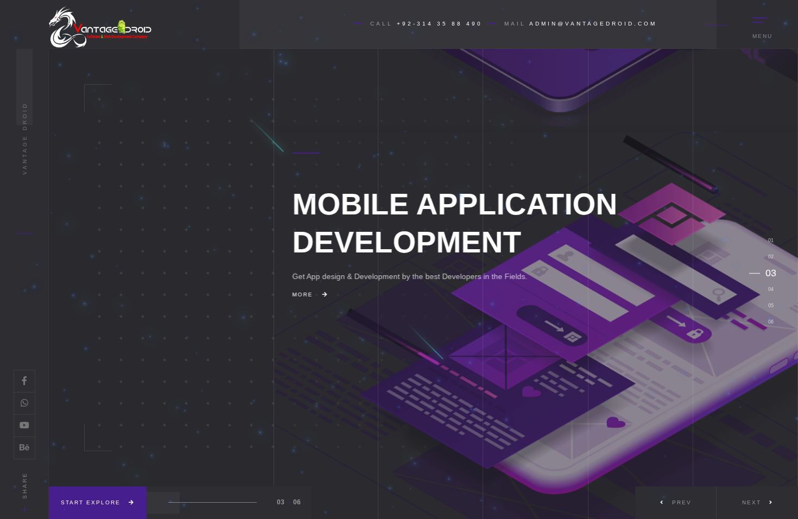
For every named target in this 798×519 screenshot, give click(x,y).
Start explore (92, 502)
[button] (757, 502)
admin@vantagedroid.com (593, 24)
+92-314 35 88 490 (440, 24)
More (173, 298)
